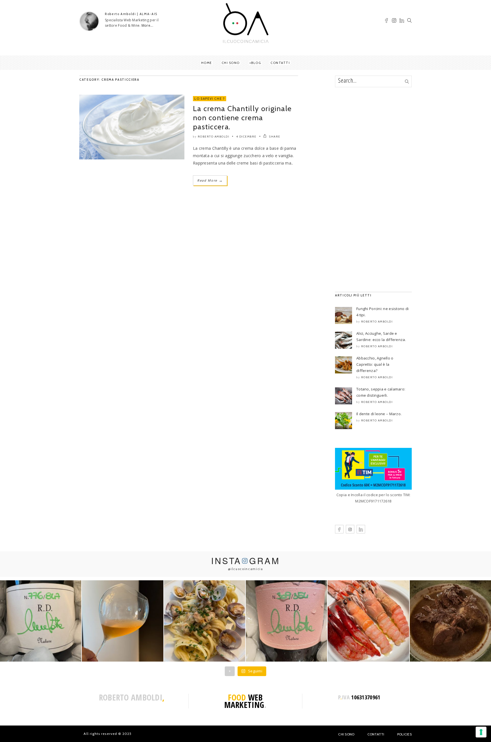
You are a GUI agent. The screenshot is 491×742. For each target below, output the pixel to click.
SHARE (274, 136)
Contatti (280, 63)
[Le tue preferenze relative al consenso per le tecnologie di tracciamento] (481, 732)
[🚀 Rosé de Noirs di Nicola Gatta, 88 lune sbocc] (286, 621)
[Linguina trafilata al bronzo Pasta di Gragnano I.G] (204, 621)
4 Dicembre (246, 136)
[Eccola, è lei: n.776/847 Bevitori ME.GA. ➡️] (40, 621)
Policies (404, 734)
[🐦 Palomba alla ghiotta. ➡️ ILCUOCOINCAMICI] (450, 621)
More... (147, 25)
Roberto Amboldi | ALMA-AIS (131, 14)
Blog (256, 63)
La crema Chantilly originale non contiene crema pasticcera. (242, 117)
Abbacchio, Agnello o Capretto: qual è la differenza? (375, 364)
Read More (210, 180)
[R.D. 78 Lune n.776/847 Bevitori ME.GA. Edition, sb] (122, 621)
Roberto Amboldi (214, 136)
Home (206, 63)
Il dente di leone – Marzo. (378, 413)
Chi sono (231, 63)
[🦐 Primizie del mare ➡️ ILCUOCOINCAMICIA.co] (368, 621)
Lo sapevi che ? (209, 99)
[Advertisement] (373, 189)
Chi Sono (346, 734)
